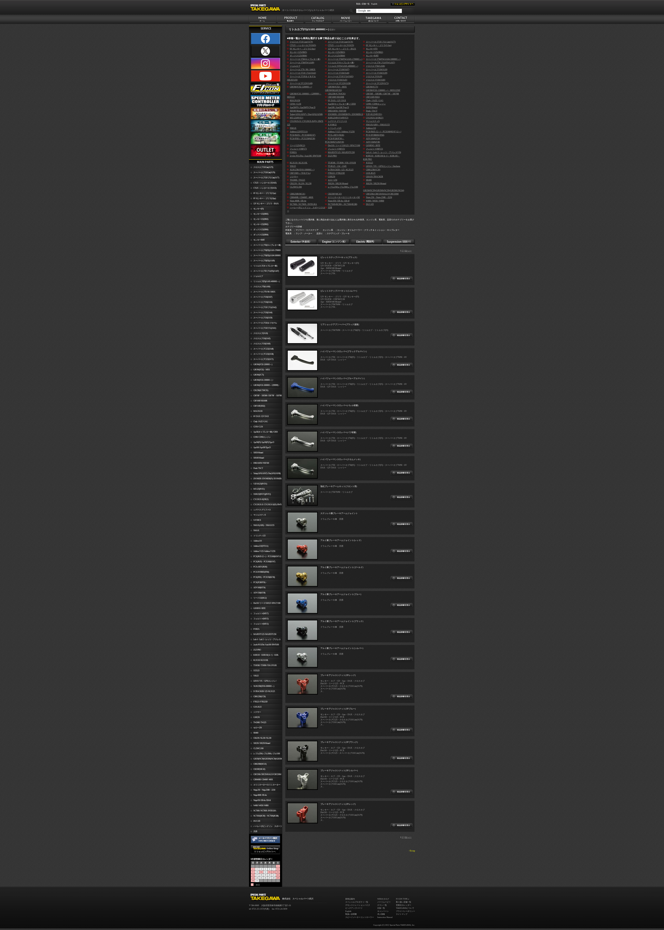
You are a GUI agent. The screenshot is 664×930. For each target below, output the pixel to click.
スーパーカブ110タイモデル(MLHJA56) (263, 324)
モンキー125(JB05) (260, 214)
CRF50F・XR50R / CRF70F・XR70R (267, 395)
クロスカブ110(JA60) (261, 343)
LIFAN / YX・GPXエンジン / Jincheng (262, 682)
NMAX (256, 530)
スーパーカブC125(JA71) (263, 359)
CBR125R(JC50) (259, 696)
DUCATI (256, 821)
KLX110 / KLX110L (260, 660)
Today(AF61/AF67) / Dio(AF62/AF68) (266, 473)
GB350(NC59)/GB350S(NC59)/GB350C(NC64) (267, 759)
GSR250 (256, 717)
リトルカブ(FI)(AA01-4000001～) (266, 281)
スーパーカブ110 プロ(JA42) (264, 307)
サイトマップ (401, 914)
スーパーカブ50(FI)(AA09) (264, 260)
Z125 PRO (257, 650)
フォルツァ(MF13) (260, 624)
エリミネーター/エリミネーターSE (264, 785)
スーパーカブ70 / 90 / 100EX (264, 292)
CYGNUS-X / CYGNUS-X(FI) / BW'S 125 (265, 505)
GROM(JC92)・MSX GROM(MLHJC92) (259, 370)
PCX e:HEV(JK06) (260, 567)
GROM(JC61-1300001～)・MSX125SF (261, 381)
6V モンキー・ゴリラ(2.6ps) (264, 198)
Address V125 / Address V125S (264, 551)
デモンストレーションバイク (357, 905)
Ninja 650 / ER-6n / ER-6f (262, 800)
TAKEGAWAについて (405, 908)
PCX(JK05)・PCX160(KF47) (264, 561)
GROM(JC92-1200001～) (262, 364)
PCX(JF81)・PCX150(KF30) (264, 577)
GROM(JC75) (258, 375)
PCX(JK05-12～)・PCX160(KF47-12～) (265, 557)
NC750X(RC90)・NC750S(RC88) (265, 816)
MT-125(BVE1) (259, 489)
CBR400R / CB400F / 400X (263, 779)
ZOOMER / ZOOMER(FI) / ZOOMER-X (265, 479)
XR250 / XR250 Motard (261, 743)
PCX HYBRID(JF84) (261, 572)
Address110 (257, 541)
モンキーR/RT (259, 240)
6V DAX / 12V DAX (261, 416)
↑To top (412, 851)
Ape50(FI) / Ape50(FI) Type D (263, 442)
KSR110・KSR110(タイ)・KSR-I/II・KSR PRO (264, 656)
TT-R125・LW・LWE (337, 166)
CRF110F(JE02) (259, 406)
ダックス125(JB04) (260, 234)
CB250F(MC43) (259, 769)
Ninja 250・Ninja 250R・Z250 (264, 790)
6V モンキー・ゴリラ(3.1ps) (264, 193)
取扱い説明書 (351, 914)
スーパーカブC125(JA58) (263, 354)
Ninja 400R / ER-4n (260, 795)
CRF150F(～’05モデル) (300, 173)
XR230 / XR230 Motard (338, 183)
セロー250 (257, 727)
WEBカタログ (383, 899)
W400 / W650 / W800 (260, 805)
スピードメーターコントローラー (359, 917)
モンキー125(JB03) (260, 219)
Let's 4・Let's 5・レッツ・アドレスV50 (265, 640)
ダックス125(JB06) (260, 229)
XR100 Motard (258, 458)
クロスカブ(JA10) (260, 333)
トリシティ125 (259, 535)
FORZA (256, 629)
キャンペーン (383, 911)
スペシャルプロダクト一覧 (356, 902)
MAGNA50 (257, 411)
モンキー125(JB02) (260, 224)
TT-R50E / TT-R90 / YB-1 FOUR (264, 665)
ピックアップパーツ (353, 908)
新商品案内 (350, 899)
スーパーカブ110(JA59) (262, 318)
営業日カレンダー (403, 905)
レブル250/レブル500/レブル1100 (266, 753)
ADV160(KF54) (259, 587)
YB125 (256, 676)
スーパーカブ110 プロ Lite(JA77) (266, 177)
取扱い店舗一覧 (363, 4)
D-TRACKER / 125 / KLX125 (264, 691)
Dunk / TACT (258, 468)
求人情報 (381, 914)
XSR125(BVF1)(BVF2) (262, 494)
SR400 (255, 733)
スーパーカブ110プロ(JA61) (264, 328)
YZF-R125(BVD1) (260, 484)
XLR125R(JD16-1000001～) (263, 686)
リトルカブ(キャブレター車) (265, 266)
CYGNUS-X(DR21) (260, 499)
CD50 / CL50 (258, 426)
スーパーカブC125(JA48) (263, 349)
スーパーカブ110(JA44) (262, 312)
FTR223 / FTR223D (260, 701)
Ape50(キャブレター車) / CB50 (265, 432)
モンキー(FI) (258, 209)
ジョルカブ (258, 276)
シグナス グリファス (262, 509)
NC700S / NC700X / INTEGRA (264, 810)
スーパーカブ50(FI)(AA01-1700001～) (265, 251)
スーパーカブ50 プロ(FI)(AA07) (266, 271)
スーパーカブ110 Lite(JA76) (264, 172)
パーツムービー (384, 902)
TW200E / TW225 (259, 722)
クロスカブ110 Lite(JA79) (263, 167)
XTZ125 (256, 670)
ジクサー (257, 712)
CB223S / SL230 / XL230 (262, 738)
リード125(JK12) (259, 598)
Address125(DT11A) (260, 546)
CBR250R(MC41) (259, 764)
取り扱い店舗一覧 (403, 902)
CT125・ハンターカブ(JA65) (264, 183)
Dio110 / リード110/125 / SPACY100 (266, 603)
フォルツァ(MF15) (260, 618)
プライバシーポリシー (405, 911)
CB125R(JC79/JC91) (260, 390)
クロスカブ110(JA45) (261, 338)
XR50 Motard (258, 452)
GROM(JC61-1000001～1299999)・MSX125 (264, 386)
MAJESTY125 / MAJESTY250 (264, 634)
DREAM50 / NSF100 (261, 463)
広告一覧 (381, 908)
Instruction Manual (385, 917)
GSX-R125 (257, 707)
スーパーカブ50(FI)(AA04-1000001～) (265, 256)
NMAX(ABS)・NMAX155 (263, 525)
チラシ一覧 (382, 905)
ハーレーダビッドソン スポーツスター (265, 827)
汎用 (255, 831)
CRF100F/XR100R (260, 401)
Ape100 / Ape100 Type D (262, 447)
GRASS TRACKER (374, 176)
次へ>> (408, 251)
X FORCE (257, 520)
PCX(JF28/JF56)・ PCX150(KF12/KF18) (258, 583)
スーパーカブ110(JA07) (262, 297)
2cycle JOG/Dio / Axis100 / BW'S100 (266, 644)
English (374, 4)
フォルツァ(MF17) (260, 613)
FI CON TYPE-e (402, 899)
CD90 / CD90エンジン (262, 437)
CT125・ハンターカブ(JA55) (264, 188)
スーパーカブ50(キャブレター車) (267, 245)
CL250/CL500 (258, 748)
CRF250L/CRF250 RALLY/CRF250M (267, 774)
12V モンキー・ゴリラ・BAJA (266, 203)
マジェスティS (259, 515)
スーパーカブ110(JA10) (262, 302)
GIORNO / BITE (259, 608)
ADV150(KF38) (259, 593)
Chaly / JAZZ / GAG (260, 421)
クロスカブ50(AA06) (261, 286)
